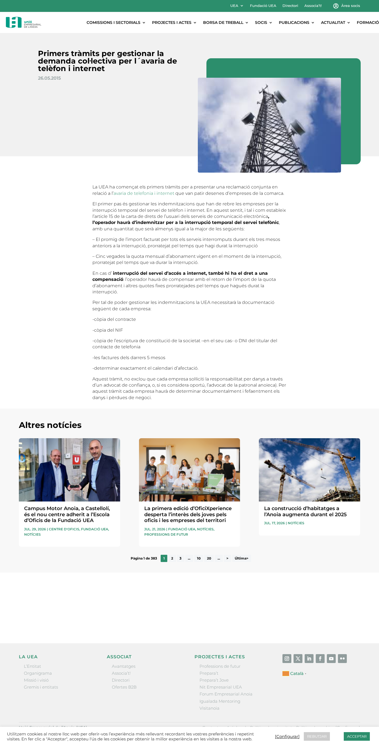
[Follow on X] (298, 658)
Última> (241, 558)
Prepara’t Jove (214, 680)
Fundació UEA (263, 6)
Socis (261, 22)
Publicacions (294, 22)
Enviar (347, 620)
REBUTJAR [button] (317, 736)
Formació (368, 22)
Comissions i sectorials (113, 22)
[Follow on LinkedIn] (309, 658)
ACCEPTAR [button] (357, 736)
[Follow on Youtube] (331, 658)
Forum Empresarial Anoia (225, 694)
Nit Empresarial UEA (220, 687)
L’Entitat (32, 666)
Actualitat (333, 22)
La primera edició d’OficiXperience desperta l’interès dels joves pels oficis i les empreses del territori (188, 514)
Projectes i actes (171, 22)
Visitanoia (209, 708)
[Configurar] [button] (287, 736)
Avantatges (123, 666)
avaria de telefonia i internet (144, 193)
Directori (290, 6)
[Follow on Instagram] (286, 658)
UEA (234, 6)
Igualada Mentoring (219, 701)
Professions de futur (166, 534)
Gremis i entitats (41, 687)
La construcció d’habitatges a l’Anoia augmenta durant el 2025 (305, 511)
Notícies (32, 534)
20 (209, 558)
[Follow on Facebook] (320, 658)
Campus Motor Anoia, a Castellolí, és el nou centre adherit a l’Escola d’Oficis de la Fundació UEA (67, 514)
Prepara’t (208, 673)
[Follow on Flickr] (342, 658)
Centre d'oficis (64, 529)
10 (199, 558)
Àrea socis (350, 6)
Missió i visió (36, 680)
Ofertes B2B (124, 687)
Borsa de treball (223, 22)
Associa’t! (313, 6)
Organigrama (38, 673)
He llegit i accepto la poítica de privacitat (270, 611)
